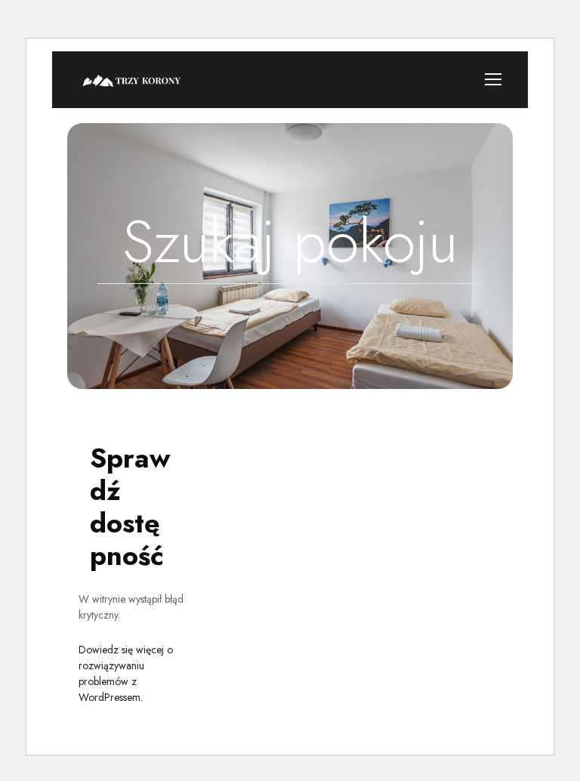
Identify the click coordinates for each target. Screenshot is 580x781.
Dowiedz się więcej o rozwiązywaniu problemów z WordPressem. (126, 673)
